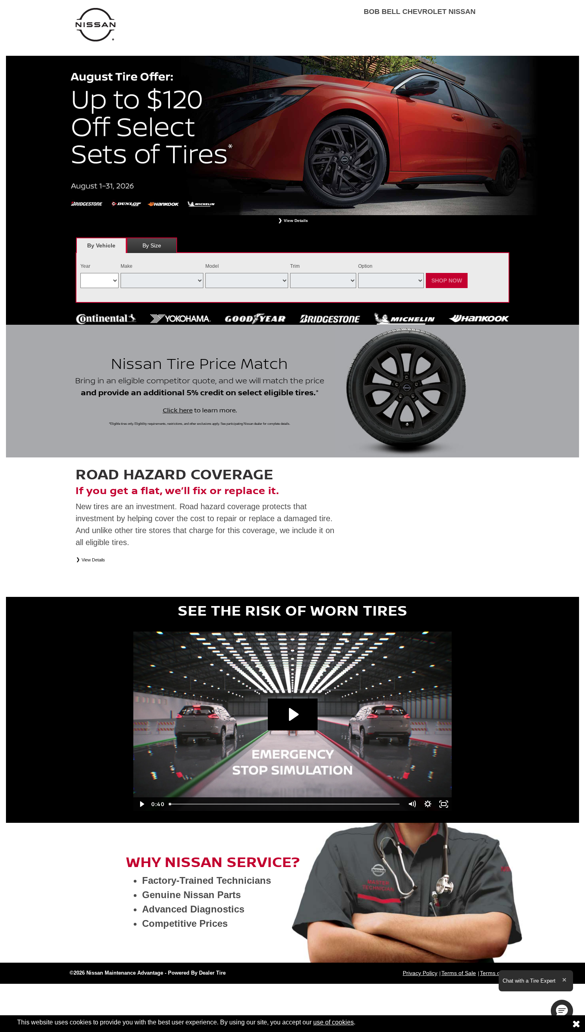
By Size (151, 245)
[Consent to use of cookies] (576, 1023)
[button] (562, 1011)
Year (85, 266)
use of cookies (333, 1022)
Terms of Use (496, 973)
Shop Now (446, 280)
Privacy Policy (420, 973)
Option (365, 266)
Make (127, 266)
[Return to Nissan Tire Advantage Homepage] (95, 24)
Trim (295, 266)
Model (212, 266)
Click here (178, 410)
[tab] (101, 245)
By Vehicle (101, 245)
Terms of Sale (458, 973)
